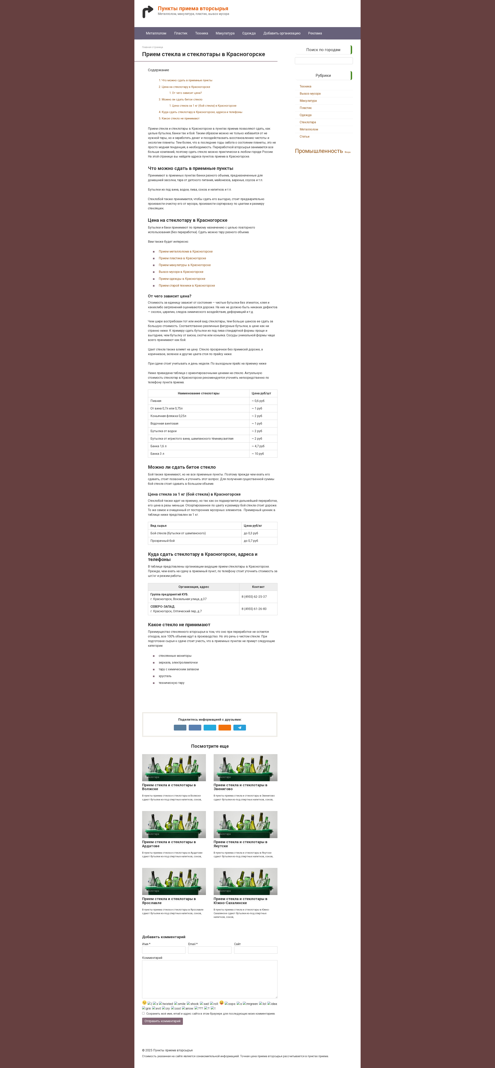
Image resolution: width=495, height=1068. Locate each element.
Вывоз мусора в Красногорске (181, 272)
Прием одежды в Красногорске (182, 279)
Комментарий (152, 958)
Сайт (237, 944)
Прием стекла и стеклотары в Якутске (240, 844)
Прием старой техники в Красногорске (187, 285)
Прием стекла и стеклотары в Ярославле (169, 901)
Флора (348, 152)
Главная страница (152, 47)
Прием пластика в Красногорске (182, 258)
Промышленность (319, 151)
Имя (146, 944)
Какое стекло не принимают (181, 118)
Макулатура (225, 33)
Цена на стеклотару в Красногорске (186, 87)
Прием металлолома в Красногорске (186, 251)
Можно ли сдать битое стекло (182, 99)
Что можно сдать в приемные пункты (187, 80)
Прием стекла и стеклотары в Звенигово (240, 787)
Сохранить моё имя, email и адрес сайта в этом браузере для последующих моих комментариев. (210, 1013)
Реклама (315, 33)
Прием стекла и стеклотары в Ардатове (169, 844)
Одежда (249, 33)
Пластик (180, 33)
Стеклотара (308, 122)
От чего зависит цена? (187, 93)
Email (193, 944)
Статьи (304, 136)
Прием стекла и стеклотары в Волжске (169, 787)
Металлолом (156, 33)
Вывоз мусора (310, 93)
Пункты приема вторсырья (193, 8)
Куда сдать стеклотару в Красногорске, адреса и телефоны (202, 112)
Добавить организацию (281, 33)
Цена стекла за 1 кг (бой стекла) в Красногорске (204, 105)
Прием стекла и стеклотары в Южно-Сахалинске (240, 901)
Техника (201, 33)
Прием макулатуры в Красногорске (185, 265)
